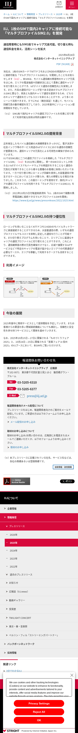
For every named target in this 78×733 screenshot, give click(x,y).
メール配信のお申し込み (22, 422)
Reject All (39, 711)
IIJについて (18, 14)
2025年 (59, 14)
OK (39, 720)
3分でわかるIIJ (14, 671)
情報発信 (31, 14)
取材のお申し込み (19, 447)
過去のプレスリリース (21, 574)
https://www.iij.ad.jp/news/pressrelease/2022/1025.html (42, 200)
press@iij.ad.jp (37, 395)
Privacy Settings (39, 703)
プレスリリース (45, 14)
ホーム (6, 14)
